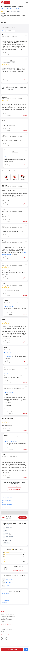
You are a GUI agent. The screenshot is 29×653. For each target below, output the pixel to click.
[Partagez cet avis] (26, 35)
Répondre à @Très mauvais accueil (11, 441)
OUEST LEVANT (5, 594)
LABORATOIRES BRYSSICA (8, 498)
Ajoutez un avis (13, 649)
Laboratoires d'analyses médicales (13, 532)
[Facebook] (2, 638)
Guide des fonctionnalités (6, 629)
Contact (2, 631)
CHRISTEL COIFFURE (7, 504)
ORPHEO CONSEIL (6, 500)
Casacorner (4, 602)
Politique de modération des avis (8, 616)
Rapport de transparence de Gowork (9, 628)
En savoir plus (14, 92)
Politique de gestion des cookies (8, 618)
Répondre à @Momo (8, 352)
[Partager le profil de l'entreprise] (26, 513)
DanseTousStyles (9, 579)
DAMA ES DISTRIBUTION (7, 507)
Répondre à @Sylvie (8, 306)
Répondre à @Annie (8, 373)
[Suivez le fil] (26, 649)
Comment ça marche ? (18, 570)
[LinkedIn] (5, 638)
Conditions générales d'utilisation (8, 614)
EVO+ (3, 598)
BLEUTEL (8, 586)
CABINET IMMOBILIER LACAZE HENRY (10, 596)
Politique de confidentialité (6, 619)
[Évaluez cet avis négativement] (5, 53)
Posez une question (14, 489)
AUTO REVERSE (5, 600)
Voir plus (3, 20)
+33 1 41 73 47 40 (10, 18)
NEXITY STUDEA (9, 582)
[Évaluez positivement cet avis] (3, 53)
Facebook (7, 542)
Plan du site (3, 621)
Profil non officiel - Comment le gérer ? (10, 8)
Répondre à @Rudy (8, 156)
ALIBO (3, 502)
